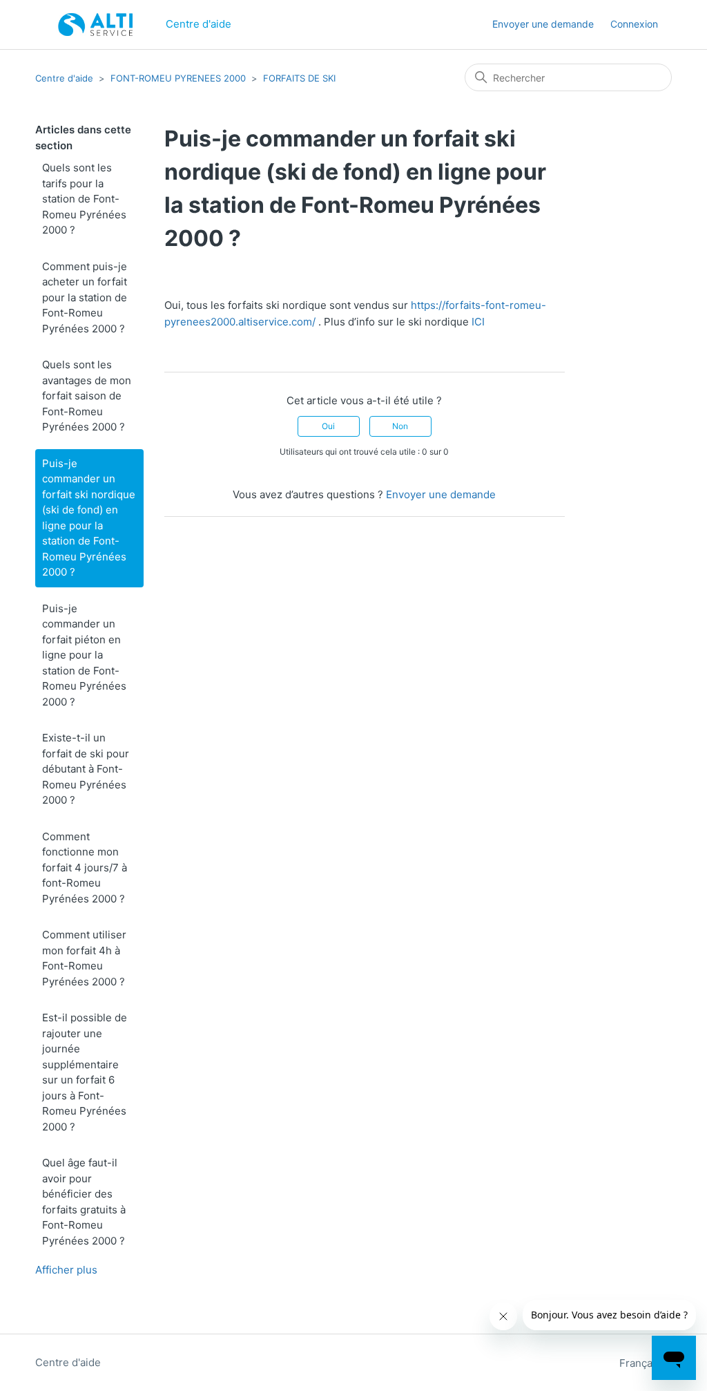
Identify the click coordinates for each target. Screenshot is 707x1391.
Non (400, 426)
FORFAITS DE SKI (299, 78)
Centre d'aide (64, 78)
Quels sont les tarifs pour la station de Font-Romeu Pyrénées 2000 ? (84, 198)
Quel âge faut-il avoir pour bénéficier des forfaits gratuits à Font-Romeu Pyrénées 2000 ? (84, 1201)
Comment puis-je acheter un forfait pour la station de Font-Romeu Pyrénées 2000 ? (84, 297)
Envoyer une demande (543, 24)
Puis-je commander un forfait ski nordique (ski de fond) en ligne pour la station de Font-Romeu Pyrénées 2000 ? (88, 518)
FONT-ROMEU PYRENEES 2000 (178, 78)
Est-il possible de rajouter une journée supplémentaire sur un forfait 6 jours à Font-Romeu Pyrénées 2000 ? (84, 1072)
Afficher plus (66, 1269)
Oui (328, 426)
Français (641, 1363)
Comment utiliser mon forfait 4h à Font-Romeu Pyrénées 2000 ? (84, 958)
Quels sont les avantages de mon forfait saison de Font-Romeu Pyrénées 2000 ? (86, 395)
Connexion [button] (634, 24)
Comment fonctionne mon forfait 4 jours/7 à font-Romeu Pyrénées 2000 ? (84, 867)
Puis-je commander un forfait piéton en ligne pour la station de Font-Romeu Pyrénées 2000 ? (84, 655)
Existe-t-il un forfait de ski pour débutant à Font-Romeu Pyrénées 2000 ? (85, 768)
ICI (478, 321)
